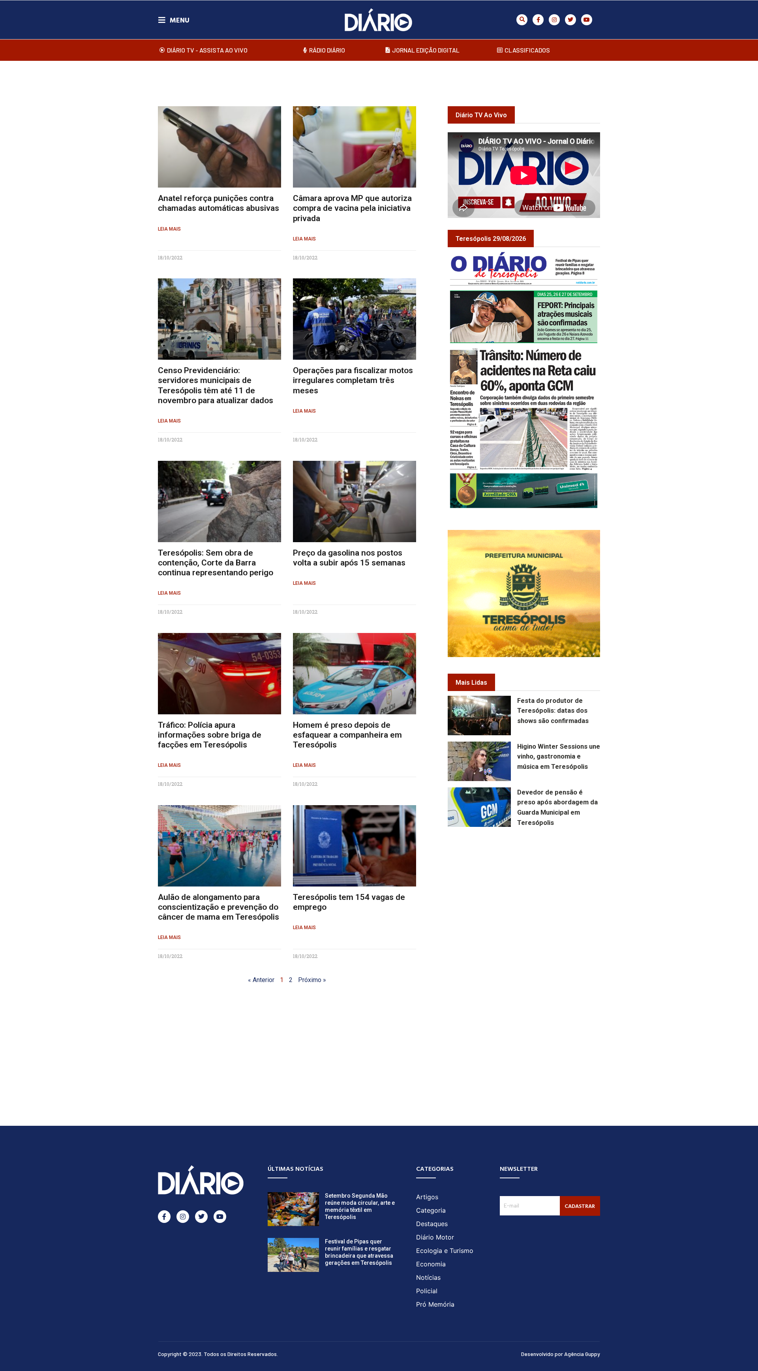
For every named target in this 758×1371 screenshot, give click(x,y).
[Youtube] (586, 19)
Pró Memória (435, 1304)
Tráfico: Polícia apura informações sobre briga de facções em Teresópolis (209, 734)
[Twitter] (570, 19)
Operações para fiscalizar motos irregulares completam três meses (353, 380)
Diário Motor (435, 1237)
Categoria (431, 1210)
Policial (426, 1291)
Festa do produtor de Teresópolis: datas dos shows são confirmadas (553, 711)
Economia (431, 1264)
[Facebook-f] (538, 19)
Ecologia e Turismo (444, 1251)
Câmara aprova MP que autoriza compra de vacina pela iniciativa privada (352, 208)
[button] (521, 19)
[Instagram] (554, 19)
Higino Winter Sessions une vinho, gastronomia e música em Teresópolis (558, 757)
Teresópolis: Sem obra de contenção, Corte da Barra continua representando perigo (215, 562)
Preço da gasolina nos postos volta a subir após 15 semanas (349, 557)
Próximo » (312, 980)
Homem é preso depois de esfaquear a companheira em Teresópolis (347, 734)
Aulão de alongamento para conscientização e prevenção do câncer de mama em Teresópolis (218, 907)
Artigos (427, 1197)
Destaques (432, 1224)
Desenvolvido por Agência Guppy (560, 1353)
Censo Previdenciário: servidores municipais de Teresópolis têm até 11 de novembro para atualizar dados (215, 385)
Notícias (428, 1277)
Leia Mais (169, 229)
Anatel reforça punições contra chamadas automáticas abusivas (218, 203)
